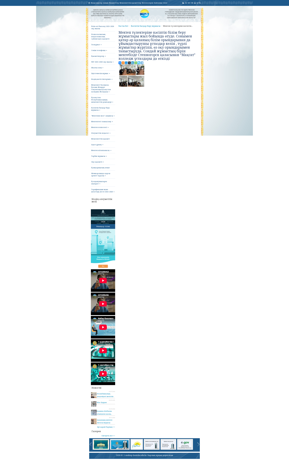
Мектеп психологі (99, 127)
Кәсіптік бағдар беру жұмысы (100, 109)
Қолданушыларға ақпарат (99, 182)
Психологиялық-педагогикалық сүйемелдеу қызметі (100, 36)
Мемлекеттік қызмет (100, 139)
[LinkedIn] (132, 62)
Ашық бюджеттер (111, 3)
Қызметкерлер (98, 56)
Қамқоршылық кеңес (100, 167)
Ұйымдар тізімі (103, 226)
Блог (165, 3)
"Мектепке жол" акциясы (102, 116)
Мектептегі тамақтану (101, 121)
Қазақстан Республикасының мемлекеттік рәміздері (101, 99)
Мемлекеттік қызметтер (130, 3)
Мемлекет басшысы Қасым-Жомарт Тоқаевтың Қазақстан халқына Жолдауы (101, 88)
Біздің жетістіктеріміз (101, 79)
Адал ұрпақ (96, 144)
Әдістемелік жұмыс (100, 73)
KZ (186, 3)
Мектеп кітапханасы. (100, 150)
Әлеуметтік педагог (100, 133)
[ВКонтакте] (120, 62)
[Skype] (139, 62)
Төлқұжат (95, 44)
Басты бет (123, 26)
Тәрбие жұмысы (98, 156)
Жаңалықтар (96, 3)
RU (189, 3)
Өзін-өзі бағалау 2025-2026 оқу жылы (102, 27)
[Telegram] (142, 62)
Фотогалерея (147, 3)
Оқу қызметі (97, 162)
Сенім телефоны (98, 50)
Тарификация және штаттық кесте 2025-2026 (102, 190)
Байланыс (158, 3)
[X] (129, 62)
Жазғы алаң (96, 67)
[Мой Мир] (126, 62)
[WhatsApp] (135, 62)
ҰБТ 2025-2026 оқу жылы (101, 62)
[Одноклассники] (123, 62)
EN (192, 3)
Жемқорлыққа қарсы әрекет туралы (100, 174)
